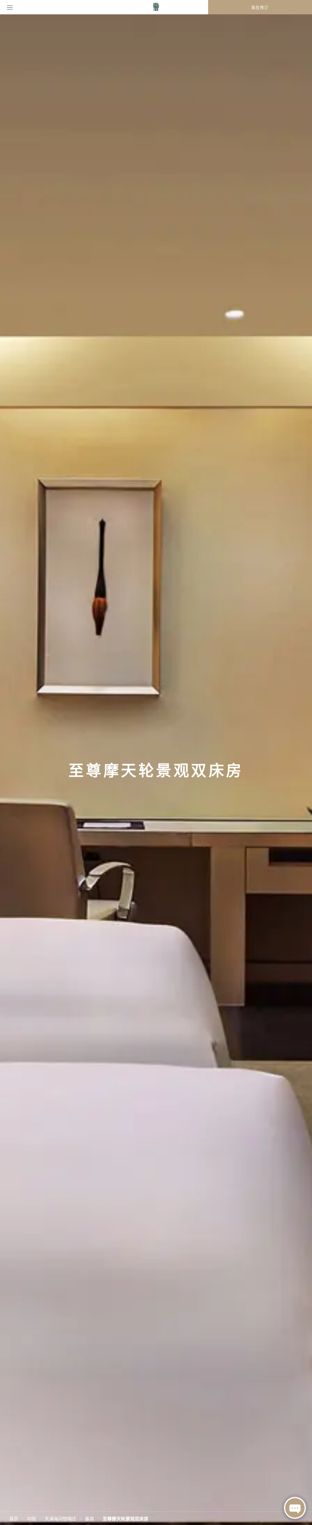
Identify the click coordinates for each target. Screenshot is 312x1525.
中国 (31, 1518)
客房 (89, 1518)
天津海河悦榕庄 (60, 1518)
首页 (13, 1518)
